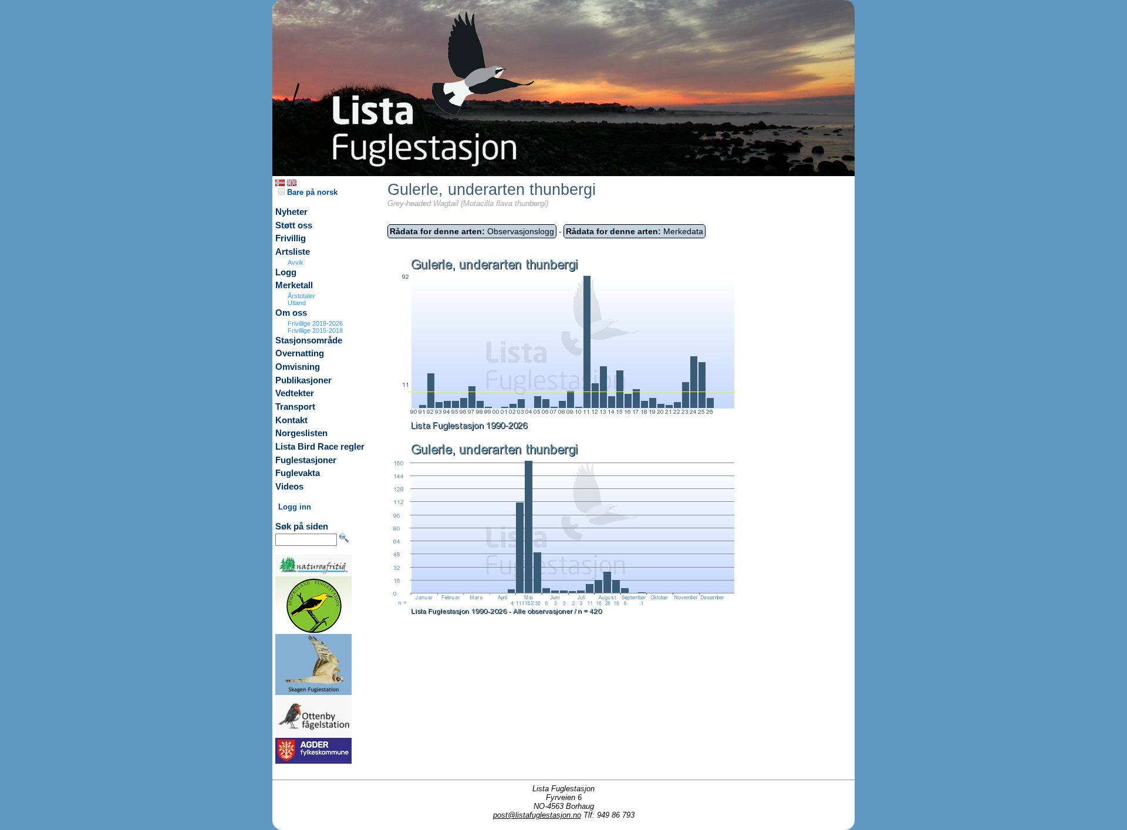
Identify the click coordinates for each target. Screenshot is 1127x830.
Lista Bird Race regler (320, 446)
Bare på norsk (311, 192)
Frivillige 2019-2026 (315, 323)
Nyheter (291, 212)
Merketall (294, 285)
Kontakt (291, 420)
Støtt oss (293, 225)
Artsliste (292, 252)
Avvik (295, 262)
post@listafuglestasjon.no (537, 815)
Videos (289, 486)
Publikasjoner (303, 380)
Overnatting (299, 353)
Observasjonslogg (472, 231)
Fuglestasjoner (305, 460)
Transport (295, 406)
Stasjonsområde (308, 340)
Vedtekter (294, 393)
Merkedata (634, 231)
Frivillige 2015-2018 (315, 330)
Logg (285, 272)
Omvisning (297, 367)
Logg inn (294, 506)
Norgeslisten (301, 433)
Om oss (291, 313)
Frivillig (290, 238)
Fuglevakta (297, 473)
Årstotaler (301, 295)
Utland (297, 302)
